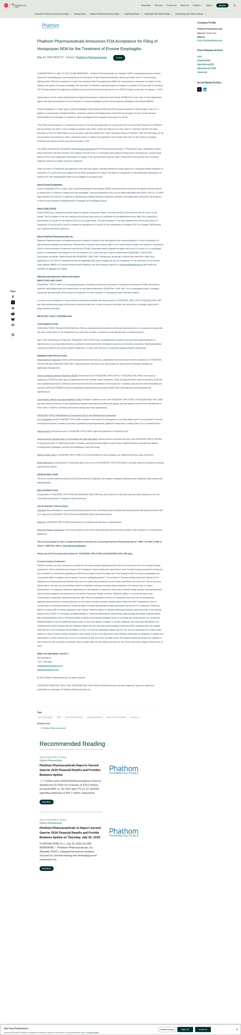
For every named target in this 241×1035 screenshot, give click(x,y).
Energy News (80, 14)
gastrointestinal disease (74, 717)
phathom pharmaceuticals (116, 717)
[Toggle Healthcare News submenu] (142, 14)
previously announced (85, 149)
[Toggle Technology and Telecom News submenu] (205, 14)
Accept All (203, 1029)
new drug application (94, 717)
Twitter (63, 269)
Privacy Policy (93, 1032)
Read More (46, 802)
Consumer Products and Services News (51, 14)
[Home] (15, 5)
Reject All (185, 1029)
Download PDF (203, 60)
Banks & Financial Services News (105, 14)
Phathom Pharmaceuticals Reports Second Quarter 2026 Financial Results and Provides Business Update (70, 770)
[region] (120, 1029)
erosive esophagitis (45, 717)
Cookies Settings (167, 1029)
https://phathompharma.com (209, 40)
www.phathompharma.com (131, 265)
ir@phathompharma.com (48, 670)
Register (222, 5)
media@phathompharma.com (50, 666)
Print (199, 56)
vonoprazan (134, 717)
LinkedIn (52, 269)
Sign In (209, 5)
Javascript (202, 72)
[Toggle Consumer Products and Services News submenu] (71, 14)
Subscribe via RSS (205, 64)
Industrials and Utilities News (157, 14)
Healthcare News (132, 14)
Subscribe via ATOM (206, 68)
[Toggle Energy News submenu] (88, 14)
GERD (59, 717)
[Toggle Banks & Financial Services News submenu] (121, 14)
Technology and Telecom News (189, 14)
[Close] (237, 1029)
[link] (146, 5)
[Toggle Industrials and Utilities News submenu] (172, 14)
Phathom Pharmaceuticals (91, 57)
